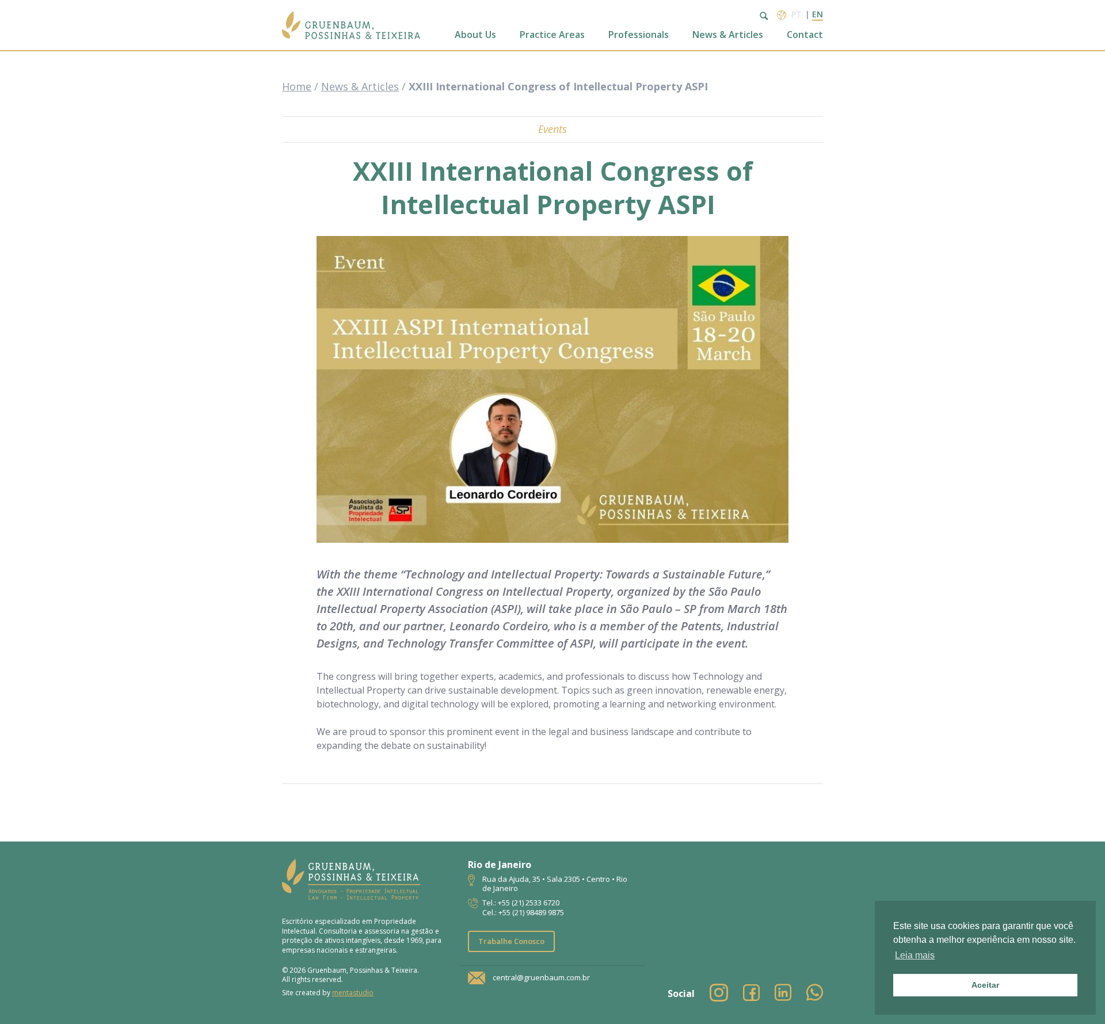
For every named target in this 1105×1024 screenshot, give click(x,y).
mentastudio (353, 993)
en (817, 14)
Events (552, 129)
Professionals (638, 35)
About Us (475, 35)
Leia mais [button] (915, 955)
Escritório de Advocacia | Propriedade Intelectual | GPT (351, 25)
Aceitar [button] (985, 984)
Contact (805, 35)
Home (296, 86)
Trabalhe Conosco (511, 941)
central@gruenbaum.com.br (541, 977)
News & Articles (727, 35)
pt (796, 14)
